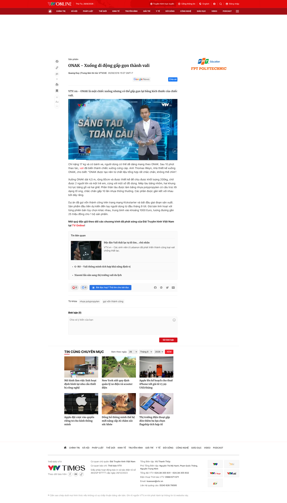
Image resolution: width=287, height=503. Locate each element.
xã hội (74, 11)
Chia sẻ (173, 79)
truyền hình (131, 11)
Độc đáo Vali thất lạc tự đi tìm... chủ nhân (127, 242)
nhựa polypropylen (89, 301)
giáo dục (201, 11)
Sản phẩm (73, 59)
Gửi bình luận (168, 340)
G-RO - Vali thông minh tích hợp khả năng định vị (102, 266)
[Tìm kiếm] (221, 4)
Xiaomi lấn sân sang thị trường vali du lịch (98, 275)
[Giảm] (56, 106)
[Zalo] (161, 287)
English (206, 4)
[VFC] (215, 464)
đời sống (170, 11)
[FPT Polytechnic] (208, 64)
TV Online (78, 225)
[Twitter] (167, 287)
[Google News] (142, 79)
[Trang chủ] (50, 11)
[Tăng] (56, 97)
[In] (57, 84)
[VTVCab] (231, 473)
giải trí (146, 11)
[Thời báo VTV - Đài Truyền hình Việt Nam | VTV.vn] (59, 4)
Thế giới (103, 11)
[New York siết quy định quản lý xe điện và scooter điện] (119, 367)
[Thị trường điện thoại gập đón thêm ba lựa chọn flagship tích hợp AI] (156, 403)
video (214, 11)
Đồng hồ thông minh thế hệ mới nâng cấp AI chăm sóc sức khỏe (118, 421)
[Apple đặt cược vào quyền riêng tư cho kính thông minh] (81, 403)
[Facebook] (57, 61)
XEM (169, 352)
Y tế (158, 11)
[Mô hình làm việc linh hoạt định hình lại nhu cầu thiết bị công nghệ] (81, 367)
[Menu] (237, 11)
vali (82, 168)
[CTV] (215, 473)
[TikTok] (81, 474)
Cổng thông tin (188, 4)
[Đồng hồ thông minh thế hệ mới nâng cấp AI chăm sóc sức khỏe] (119, 403)
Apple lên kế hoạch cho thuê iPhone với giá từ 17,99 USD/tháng (156, 384)
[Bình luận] (57, 74)
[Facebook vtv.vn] (215, 4)
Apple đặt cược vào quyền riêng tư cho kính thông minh (79, 421)
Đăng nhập (234, 4)
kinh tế (116, 11)
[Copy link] (57, 67)
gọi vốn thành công (113, 301)
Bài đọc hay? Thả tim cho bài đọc (112, 287)
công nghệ (185, 11)
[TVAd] (231, 464)
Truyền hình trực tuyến (163, 4)
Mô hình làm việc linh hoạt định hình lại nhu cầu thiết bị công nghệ (80, 384)
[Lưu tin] (57, 90)
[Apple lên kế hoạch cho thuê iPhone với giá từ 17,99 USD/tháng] (156, 367)
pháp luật (88, 11)
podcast (227, 11)
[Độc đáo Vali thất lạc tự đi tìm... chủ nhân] (86, 250)
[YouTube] (76, 474)
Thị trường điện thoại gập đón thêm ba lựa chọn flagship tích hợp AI (154, 421)
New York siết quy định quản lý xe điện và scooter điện (117, 384)
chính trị (60, 11)
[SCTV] (215, 483)
